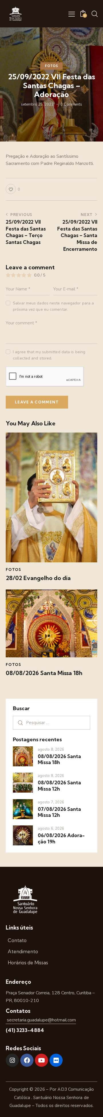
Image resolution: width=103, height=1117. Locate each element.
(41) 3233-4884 (25, 1030)
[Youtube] (41, 1060)
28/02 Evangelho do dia (38, 578)
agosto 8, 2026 (51, 749)
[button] (71, 14)
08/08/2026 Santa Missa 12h (59, 785)
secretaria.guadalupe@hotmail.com (41, 1020)
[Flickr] (56, 1060)
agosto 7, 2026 (51, 802)
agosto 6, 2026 (51, 828)
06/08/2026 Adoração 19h (61, 838)
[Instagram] (12, 1060)
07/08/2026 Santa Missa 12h (59, 812)
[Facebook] (26, 1060)
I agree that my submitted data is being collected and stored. (49, 355)
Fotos (51, 66)
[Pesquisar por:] (51, 723)
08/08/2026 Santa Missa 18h (44, 673)
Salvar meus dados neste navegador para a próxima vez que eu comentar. (53, 306)
